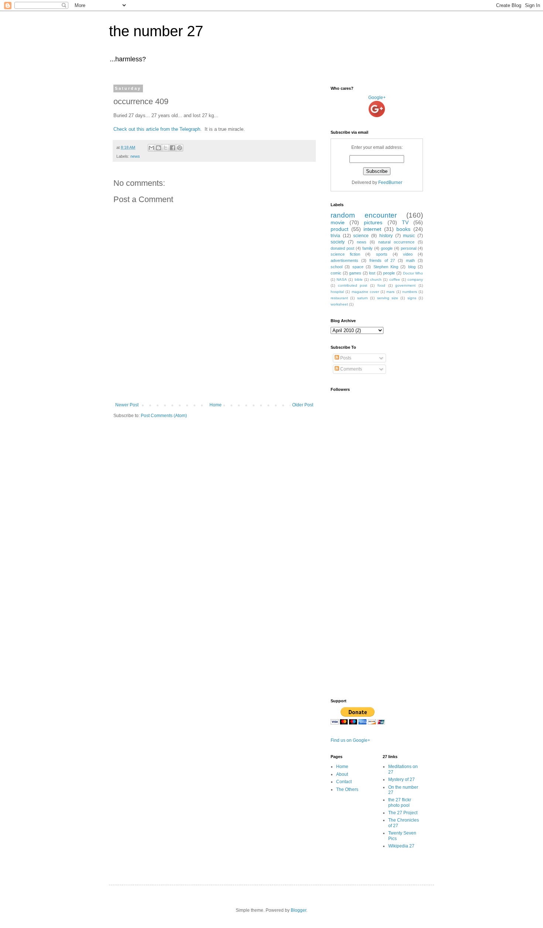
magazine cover (365, 292)
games (355, 273)
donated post (342, 248)
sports (381, 254)
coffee (394, 279)
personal (408, 248)
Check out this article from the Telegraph (156, 129)
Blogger (298, 910)
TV (405, 222)
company (415, 279)
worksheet (339, 304)
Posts (345, 358)
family (367, 248)
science (361, 235)
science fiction (345, 254)
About (342, 774)
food (381, 285)
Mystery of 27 (401, 779)
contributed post (353, 285)
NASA (342, 279)
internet (372, 229)
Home (215, 404)
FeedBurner (390, 182)
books (403, 229)
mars (390, 292)
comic (336, 273)
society (338, 242)
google (387, 248)
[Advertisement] (214, 382)
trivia (335, 235)
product (339, 229)
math (410, 260)
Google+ (377, 97)
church (376, 279)
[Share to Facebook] (172, 147)
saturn (362, 298)
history (386, 235)
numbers (409, 292)
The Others (347, 789)
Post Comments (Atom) (164, 415)
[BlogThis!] (158, 147)
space (357, 267)
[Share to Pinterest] (179, 147)
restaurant (339, 298)
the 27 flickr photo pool (399, 802)
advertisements (344, 260)
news (135, 156)
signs (411, 298)
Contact (344, 781)
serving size (387, 298)
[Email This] (151, 147)
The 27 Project (402, 812)
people (389, 273)
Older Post (302, 404)
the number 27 (156, 31)
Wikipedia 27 (401, 846)
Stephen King (385, 267)
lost (372, 273)
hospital (337, 292)
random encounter (364, 215)
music (409, 235)
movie (338, 222)
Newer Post (127, 404)
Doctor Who (413, 273)
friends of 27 (382, 260)
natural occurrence (396, 242)
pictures (373, 222)
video (408, 254)
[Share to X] (165, 147)
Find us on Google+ (350, 740)
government (405, 285)
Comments (350, 369)
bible (359, 279)
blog (412, 267)
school (336, 267)
